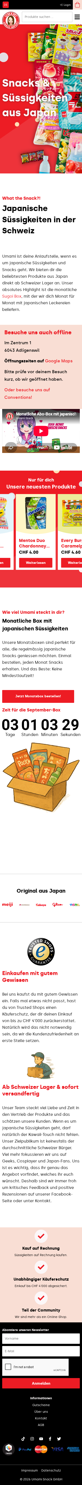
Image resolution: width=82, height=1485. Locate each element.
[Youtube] (41, 1439)
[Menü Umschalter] (77, 17)
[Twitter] (59, 1439)
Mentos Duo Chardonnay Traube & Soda (28, 543)
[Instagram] (32, 1439)
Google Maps (59, 360)
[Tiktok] (23, 1439)
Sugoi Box (11, 296)
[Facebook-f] (50, 1439)
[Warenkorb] (77, 5)
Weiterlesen (29, 563)
